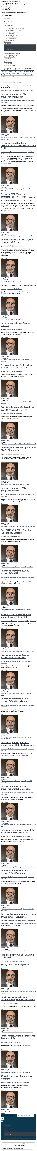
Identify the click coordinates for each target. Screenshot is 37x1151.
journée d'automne (8, 68)
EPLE (28, 73)
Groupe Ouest (12, 38)
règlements (4, 71)
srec (7, 76)
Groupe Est (11, 33)
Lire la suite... (4, 296)
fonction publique (16, 536)
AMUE (29, 71)
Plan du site (7, 1125)
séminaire (11, 71)
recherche (4, 73)
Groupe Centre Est (13, 32)
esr (2, 68)
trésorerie (12, 75)
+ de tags (11, 76)
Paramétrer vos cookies (11, 1131)
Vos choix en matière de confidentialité (20, 1144)
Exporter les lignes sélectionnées (10, 1)
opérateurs (15, 70)
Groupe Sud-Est (12, 35)
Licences (6, 1126)
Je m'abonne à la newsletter (9, 1115)
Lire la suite (4, 115)
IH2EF (25, 71)
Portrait (9, 70)
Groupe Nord (11, 37)
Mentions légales (9, 1128)
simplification (5, 75)
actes (33, 71)
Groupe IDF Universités (15, 30)
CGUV (6, 1130)
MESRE (9, 73)
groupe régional (16, 73)
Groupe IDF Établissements (16, 28)
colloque (23, 73)
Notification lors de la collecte (13, 1148)
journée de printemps (20, 68)
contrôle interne (18, 71)
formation (4, 70)
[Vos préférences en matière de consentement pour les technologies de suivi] (34, 1148)
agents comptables (28, 70)
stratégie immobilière (21, 75)
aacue (20, 70)
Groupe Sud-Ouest (13, 40)
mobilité (29, 68)
